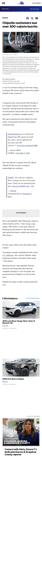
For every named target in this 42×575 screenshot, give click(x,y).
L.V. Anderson (7, 255)
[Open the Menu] (3, 3)
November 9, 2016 (23, 153)
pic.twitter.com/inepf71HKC (27, 145)
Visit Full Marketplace (33, 298)
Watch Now (36, 3)
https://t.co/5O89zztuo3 (20, 186)
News (5, 18)
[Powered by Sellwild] (37, 416)
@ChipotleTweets (14, 134)
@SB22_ (11, 177)
